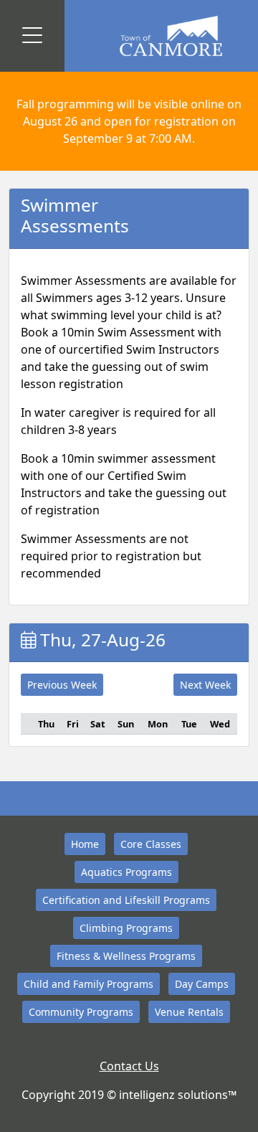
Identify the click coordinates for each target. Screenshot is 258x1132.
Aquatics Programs (126, 872)
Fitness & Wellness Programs (126, 956)
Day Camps (202, 984)
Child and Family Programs (88, 984)
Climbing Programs (126, 928)
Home (85, 844)
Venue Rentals (189, 1012)
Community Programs (81, 1012)
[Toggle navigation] (32, 36)
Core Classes (150, 844)
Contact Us (129, 1066)
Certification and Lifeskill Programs (126, 900)
